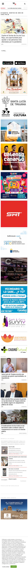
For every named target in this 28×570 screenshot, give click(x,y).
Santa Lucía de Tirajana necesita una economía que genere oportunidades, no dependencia (13, 376)
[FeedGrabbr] (14, 481)
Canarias (24, 44)
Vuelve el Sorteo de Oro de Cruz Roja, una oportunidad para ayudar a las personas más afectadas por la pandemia (13, 38)
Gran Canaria (23, 433)
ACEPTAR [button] (13, 566)
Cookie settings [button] (5, 566)
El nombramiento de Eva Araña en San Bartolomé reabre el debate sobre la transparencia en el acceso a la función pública (13, 428)
